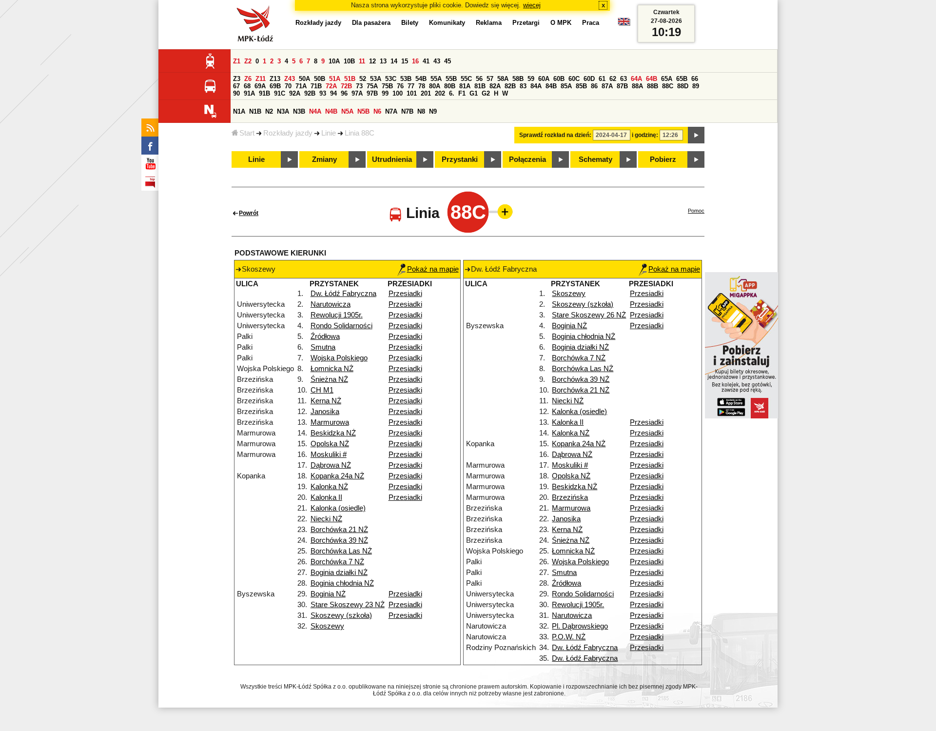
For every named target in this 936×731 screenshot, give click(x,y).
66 (694, 78)
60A (543, 78)
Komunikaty (447, 22)
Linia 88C (359, 133)
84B (551, 86)
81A (464, 86)
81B (480, 86)
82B (510, 86)
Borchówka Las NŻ (341, 551)
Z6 (248, 78)
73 (359, 86)
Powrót (248, 213)
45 (447, 61)
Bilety (409, 22)
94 (333, 93)
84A (536, 86)
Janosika (325, 411)
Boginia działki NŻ (339, 572)
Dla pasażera (371, 22)
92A (294, 93)
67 (236, 86)
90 (236, 93)
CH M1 (322, 390)
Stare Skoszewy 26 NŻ (589, 315)
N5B (363, 111)
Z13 (275, 78)
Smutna (323, 347)
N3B (299, 111)
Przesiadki (405, 293)
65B (681, 78)
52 (362, 78)
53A (375, 78)
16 (415, 61)
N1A (239, 111)
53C (390, 78)
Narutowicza (331, 304)
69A (260, 86)
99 (385, 93)
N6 (377, 111)
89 (695, 86)
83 (523, 86)
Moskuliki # (329, 454)
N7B (407, 111)
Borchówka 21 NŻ (339, 529)
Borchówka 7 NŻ (337, 562)
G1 (473, 93)
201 (426, 93)
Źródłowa (325, 336)
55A (436, 78)
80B (449, 86)
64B (651, 78)
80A (434, 86)
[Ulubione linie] (502, 211)
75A (372, 86)
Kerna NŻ (326, 401)
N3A (283, 111)
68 (247, 86)
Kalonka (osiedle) (338, 508)
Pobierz (663, 159)
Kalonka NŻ (329, 487)
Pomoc (696, 211)
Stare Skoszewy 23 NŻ (348, 605)
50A (304, 78)
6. (451, 93)
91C (279, 93)
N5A (347, 111)
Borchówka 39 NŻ (339, 540)
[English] (624, 24)
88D (682, 86)
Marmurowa (330, 422)
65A (666, 78)
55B (451, 78)
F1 (462, 93)
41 (426, 61)
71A (301, 86)
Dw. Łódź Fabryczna (343, 293)
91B (264, 93)
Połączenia (527, 159)
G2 (486, 93)
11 (362, 61)
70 (288, 86)
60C (574, 78)
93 (322, 93)
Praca (590, 22)
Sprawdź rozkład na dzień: (555, 135)
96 (344, 93)
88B (652, 86)
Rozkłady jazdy (287, 133)
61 (602, 78)
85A (566, 86)
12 (372, 61)
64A (636, 78)
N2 (269, 111)
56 (479, 78)
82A (495, 86)
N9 (433, 111)
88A (637, 86)
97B (372, 93)
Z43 (289, 78)
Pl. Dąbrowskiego (580, 626)
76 (400, 86)
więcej (532, 5)
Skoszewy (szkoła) (341, 615)
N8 (421, 111)
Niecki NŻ (326, 519)
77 (411, 86)
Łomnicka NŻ (332, 369)
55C (466, 78)
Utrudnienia (392, 159)
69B (275, 86)
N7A (391, 111)
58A (502, 78)
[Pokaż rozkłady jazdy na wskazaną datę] (696, 135)
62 (612, 78)
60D (589, 78)
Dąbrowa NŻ (331, 465)
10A (334, 61)
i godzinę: (645, 135)
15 (404, 61)
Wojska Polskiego (339, 358)
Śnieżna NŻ (329, 379)
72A (331, 86)
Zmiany (324, 159)
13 (383, 61)
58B (518, 78)
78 (421, 86)
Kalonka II (326, 497)
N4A (315, 111)
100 (397, 93)
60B (559, 78)
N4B (331, 111)
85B (581, 86)
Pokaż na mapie (433, 269)
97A (357, 93)
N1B (255, 111)
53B (405, 78)
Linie (328, 133)
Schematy (595, 159)
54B (421, 78)
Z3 (236, 78)
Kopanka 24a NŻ (337, 476)
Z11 (260, 78)
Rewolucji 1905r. (337, 315)
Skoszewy (327, 626)
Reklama (489, 22)
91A (249, 93)
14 (393, 61)
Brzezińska (570, 497)
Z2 (248, 61)
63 (623, 78)
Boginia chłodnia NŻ (342, 583)
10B (349, 61)
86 (594, 86)
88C (667, 86)
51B (349, 78)
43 (436, 61)
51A (334, 78)
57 (490, 78)
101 (412, 93)
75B (387, 86)
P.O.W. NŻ (568, 637)
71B (316, 86)
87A (607, 86)
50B (319, 78)
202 (440, 93)
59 (530, 78)
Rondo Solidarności (341, 326)
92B (309, 93)
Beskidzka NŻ (333, 433)
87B (622, 86)
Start (246, 133)
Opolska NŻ (330, 444)
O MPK (560, 22)
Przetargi (526, 22)
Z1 (236, 61)
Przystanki (460, 159)
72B (346, 86)
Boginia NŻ (328, 594)
